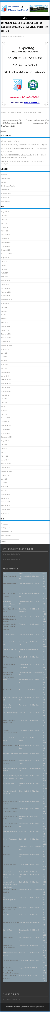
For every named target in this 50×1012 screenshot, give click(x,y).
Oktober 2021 (5, 433)
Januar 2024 (5, 330)
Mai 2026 (4, 223)
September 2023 (6, 345)
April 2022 (4, 410)
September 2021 (6, 437)
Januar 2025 (5, 284)
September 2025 (6, 254)
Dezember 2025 (6, 242)
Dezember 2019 (6, 502)
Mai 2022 (4, 406)
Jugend (3, 182)
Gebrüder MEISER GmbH (11, 745)
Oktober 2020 (5, 467)
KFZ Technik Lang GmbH (11, 657)
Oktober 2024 (5, 296)
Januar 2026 (5, 239)
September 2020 (6, 471)
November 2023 (6, 338)
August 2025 (5, 258)
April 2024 (4, 319)
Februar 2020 (5, 494)
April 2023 (4, 364)
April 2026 (4, 227)
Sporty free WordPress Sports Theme (17, 1006)
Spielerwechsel (6, 193)
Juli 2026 (4, 216)
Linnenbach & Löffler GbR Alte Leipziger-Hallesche (9, 626)
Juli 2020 (4, 479)
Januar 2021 (5, 460)
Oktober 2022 (5, 387)
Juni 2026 (4, 219)
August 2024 (5, 303)
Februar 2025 (5, 280)
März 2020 (4, 490)
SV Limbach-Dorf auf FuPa (11, 554)
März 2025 (4, 277)
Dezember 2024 (6, 288)
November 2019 (6, 506)
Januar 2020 (5, 498)
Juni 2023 (4, 357)
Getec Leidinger (8, 937)
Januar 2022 (5, 422)
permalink (38, 112)
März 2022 (4, 414)
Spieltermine (21, 112)
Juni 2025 (4, 265)
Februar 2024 (5, 326)
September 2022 (6, 391)
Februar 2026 (5, 235)
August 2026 (5, 212)
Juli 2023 (4, 353)
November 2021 (6, 429)
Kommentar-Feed (6, 532)
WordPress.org (6, 535)
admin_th (21, 36)
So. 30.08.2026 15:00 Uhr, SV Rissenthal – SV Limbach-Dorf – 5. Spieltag (24, 145)
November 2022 (6, 383)
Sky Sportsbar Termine (8, 186)
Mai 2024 (4, 315)
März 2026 (4, 231)
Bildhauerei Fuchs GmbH (11, 922)
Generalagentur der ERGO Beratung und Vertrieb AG (9, 618)
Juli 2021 (4, 445)
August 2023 (5, 349)
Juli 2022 (4, 399)
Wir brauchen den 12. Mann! (10, 141)
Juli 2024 (4, 307)
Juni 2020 (4, 483)
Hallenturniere (5, 178)
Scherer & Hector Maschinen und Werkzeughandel (8, 674)
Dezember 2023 (6, 334)
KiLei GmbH (6, 854)
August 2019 (5, 513)
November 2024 (6, 292)
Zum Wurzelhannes (9, 690)
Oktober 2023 (5, 342)
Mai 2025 (4, 269)
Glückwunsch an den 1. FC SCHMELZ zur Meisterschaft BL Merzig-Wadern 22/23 (11, 123)
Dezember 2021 (6, 426)
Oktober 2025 (5, 250)
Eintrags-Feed (5, 528)
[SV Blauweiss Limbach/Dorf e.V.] (24, 12)
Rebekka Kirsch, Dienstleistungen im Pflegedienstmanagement (11, 970)
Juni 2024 (4, 311)
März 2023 (4, 368)
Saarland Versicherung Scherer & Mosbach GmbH (10, 909)
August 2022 (5, 395)
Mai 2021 (4, 452)
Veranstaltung (5, 201)
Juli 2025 (4, 261)
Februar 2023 (5, 372)
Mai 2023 (4, 361)
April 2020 (4, 487)
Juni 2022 (4, 403)
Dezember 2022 (6, 380)
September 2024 (6, 300)
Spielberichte (5, 190)
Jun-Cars (6, 847)
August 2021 (5, 441)
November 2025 (6, 246)
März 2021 (4, 456)
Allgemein (4, 174)
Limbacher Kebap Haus (10, 960)
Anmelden (4, 524)
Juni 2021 (4, 448)
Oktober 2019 (5, 509)
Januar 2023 (5, 376)
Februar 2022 (5, 418)
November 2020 (6, 464)
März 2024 (4, 322)
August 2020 (5, 475)
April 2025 (4, 273)
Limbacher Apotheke (9, 864)
